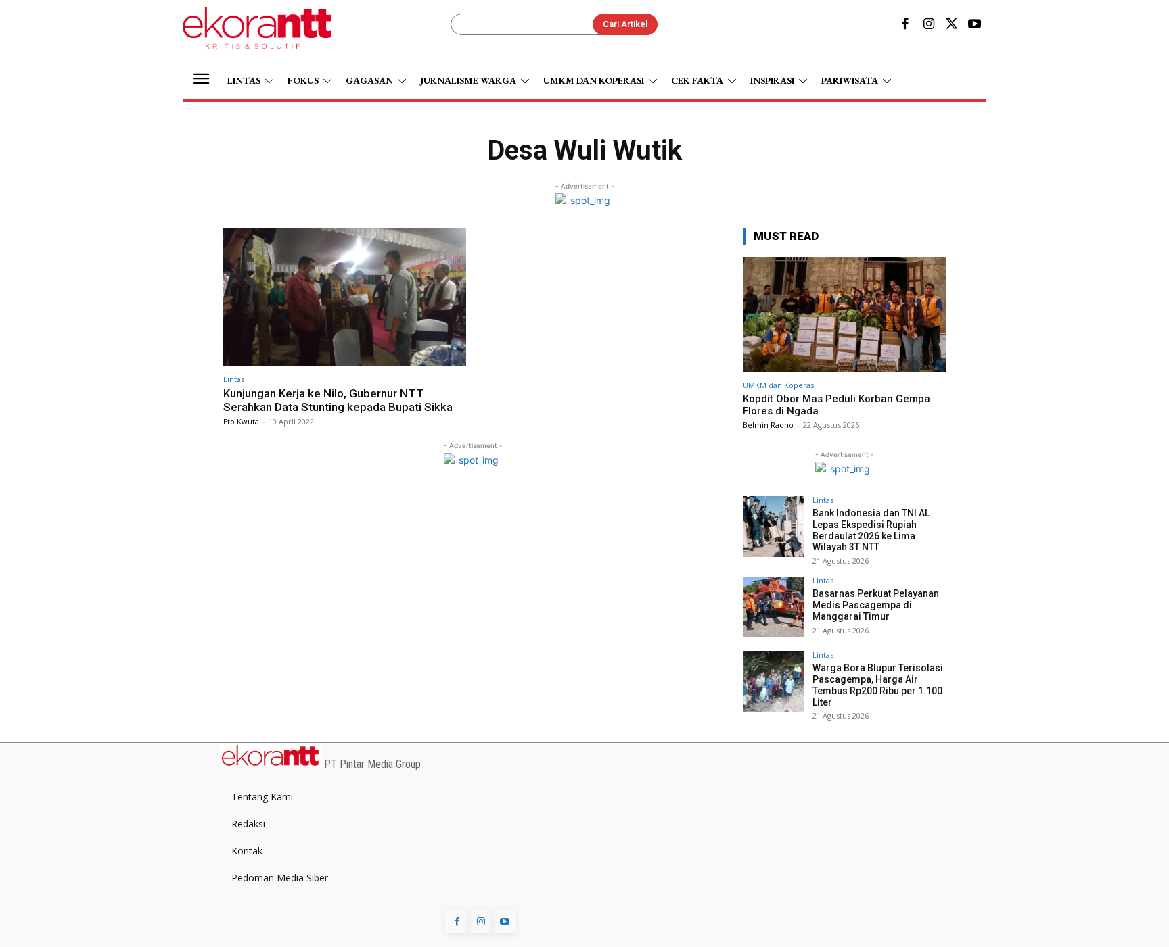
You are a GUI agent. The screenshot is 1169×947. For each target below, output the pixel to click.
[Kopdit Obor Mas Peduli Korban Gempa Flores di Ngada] (844, 314)
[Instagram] (928, 25)
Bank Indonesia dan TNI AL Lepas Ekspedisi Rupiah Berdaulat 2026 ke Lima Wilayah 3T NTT (871, 530)
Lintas (233, 379)
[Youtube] (974, 25)
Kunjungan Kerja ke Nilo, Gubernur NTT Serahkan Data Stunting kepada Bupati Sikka (338, 400)
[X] (951, 25)
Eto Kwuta (241, 421)
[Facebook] (905, 25)
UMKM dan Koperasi (779, 385)
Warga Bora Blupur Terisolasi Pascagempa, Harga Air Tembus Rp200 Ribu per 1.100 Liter (877, 684)
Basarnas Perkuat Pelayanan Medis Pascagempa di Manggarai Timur (875, 605)
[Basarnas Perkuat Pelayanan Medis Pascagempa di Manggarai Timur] (773, 607)
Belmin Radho (768, 425)
